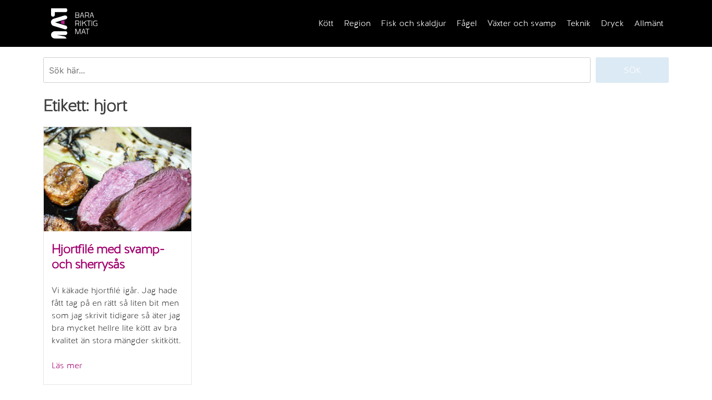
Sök (632, 70)
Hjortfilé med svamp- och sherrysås (108, 256)
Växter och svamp (521, 23)
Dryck (612, 23)
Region (357, 23)
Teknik (579, 23)
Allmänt (649, 23)
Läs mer (67, 365)
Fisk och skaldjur (413, 23)
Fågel (467, 23)
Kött (326, 23)
